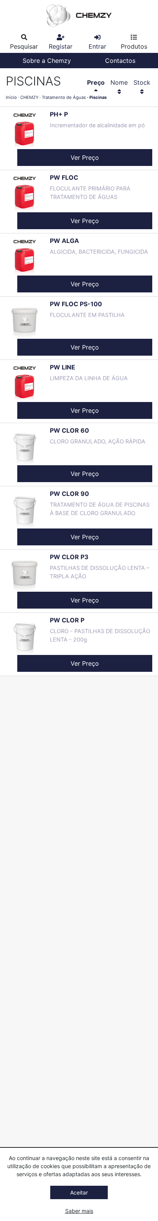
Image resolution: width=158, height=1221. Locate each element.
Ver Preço (85, 157)
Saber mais (79, 1211)
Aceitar (79, 1192)
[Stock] (142, 91)
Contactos (120, 60)
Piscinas (98, 97)
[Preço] (96, 91)
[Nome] (119, 91)
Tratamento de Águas (64, 97)
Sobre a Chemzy (47, 60)
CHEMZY (29, 97)
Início (11, 97)
